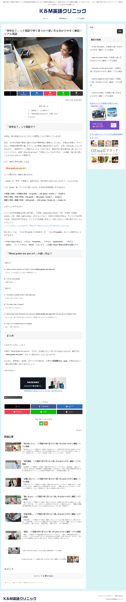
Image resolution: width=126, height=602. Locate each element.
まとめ (32, 117)
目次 (40, 106)
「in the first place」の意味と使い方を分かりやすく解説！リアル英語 (106, 48)
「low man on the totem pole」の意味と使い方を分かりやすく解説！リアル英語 (106, 69)
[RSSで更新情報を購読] (46, 423)
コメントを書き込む (43, 576)
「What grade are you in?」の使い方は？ (44, 114)
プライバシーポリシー (106, 596)
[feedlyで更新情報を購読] (41, 423)
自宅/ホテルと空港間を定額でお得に (104, 103)
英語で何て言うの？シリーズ (14, 397)
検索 (91, 27)
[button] (76, 93)
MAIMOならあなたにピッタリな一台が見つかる (43, 391)
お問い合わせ (119, 596)
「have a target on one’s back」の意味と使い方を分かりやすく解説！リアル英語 (106, 82)
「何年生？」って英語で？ (39, 110)
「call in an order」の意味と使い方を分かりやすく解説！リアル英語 (105, 94)
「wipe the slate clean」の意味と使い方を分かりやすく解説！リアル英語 (106, 59)
